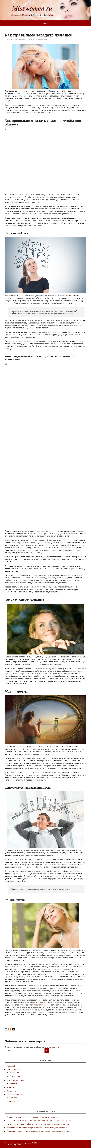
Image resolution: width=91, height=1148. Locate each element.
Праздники (14, 1072)
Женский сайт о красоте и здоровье (18, 1143)
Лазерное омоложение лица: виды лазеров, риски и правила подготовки (39, 1120)
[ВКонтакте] (6, 1029)
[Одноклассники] (9, 1029)
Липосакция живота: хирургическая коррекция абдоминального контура (39, 1131)
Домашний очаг (14, 1069)
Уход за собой (13, 1102)
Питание (13, 1083)
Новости (10, 1087)
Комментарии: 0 (41, 39)
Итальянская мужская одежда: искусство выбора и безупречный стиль (37, 1127)
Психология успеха (11, 39)
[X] (13, 1029)
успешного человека (41, 1005)
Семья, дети (15, 1076)
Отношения (12, 1091)
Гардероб (11, 1066)
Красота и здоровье (15, 1080)
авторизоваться (52, 1047)
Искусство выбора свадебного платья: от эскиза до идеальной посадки (38, 1124)
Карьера (13, 1097)
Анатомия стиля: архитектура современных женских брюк (32, 1117)
